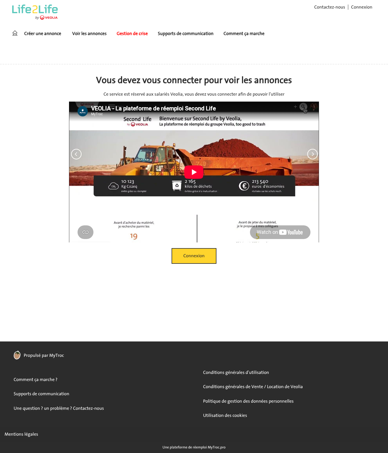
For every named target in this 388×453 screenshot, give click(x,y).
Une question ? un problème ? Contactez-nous (59, 408)
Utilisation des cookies (225, 415)
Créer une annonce (42, 33)
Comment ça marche (244, 33)
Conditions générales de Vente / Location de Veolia (253, 386)
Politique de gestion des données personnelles (248, 401)
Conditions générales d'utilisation (236, 372)
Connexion (361, 7)
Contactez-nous (329, 7)
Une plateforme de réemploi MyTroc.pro (194, 447)
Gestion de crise (132, 33)
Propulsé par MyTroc (43, 355)
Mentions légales (21, 434)
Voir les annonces (89, 33)
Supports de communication (186, 33)
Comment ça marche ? (35, 379)
